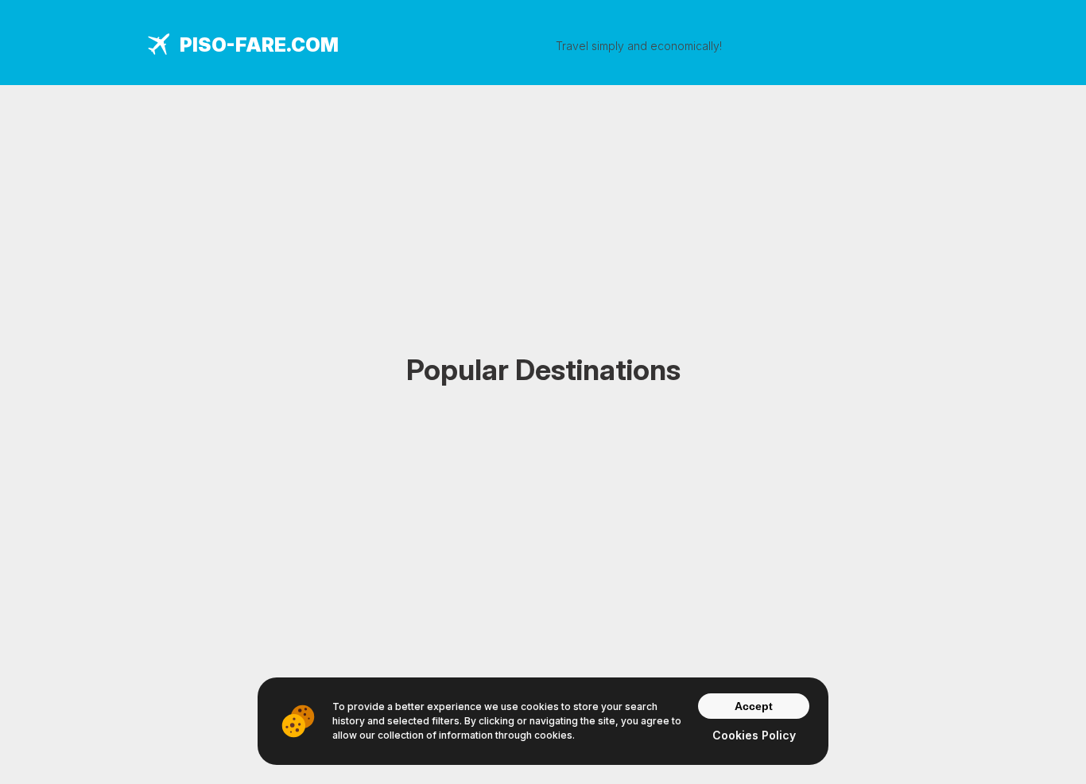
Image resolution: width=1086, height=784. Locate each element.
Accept (754, 706)
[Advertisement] (543, 196)
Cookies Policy (754, 735)
